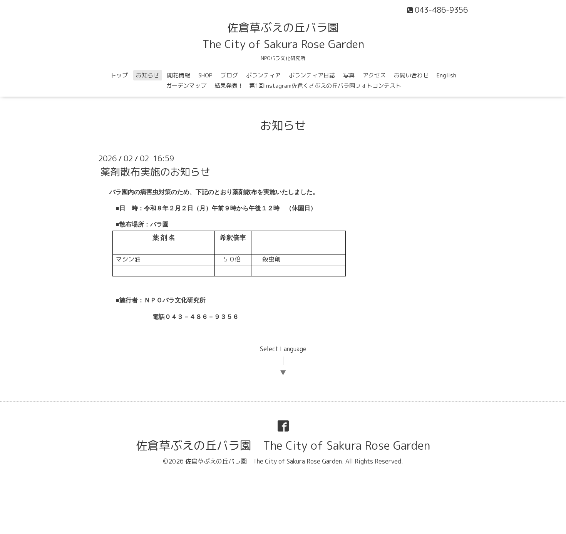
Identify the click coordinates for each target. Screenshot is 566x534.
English (446, 75)
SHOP (205, 75)
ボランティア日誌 (312, 75)
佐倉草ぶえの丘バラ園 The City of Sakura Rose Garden (283, 445)
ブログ (229, 75)
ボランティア (263, 75)
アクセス (374, 75)
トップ (119, 75)
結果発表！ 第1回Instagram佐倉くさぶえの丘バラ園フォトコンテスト (307, 86)
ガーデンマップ (186, 86)
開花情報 (178, 75)
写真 (349, 75)
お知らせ (147, 75)
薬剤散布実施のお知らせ (155, 172)
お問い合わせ (411, 75)
